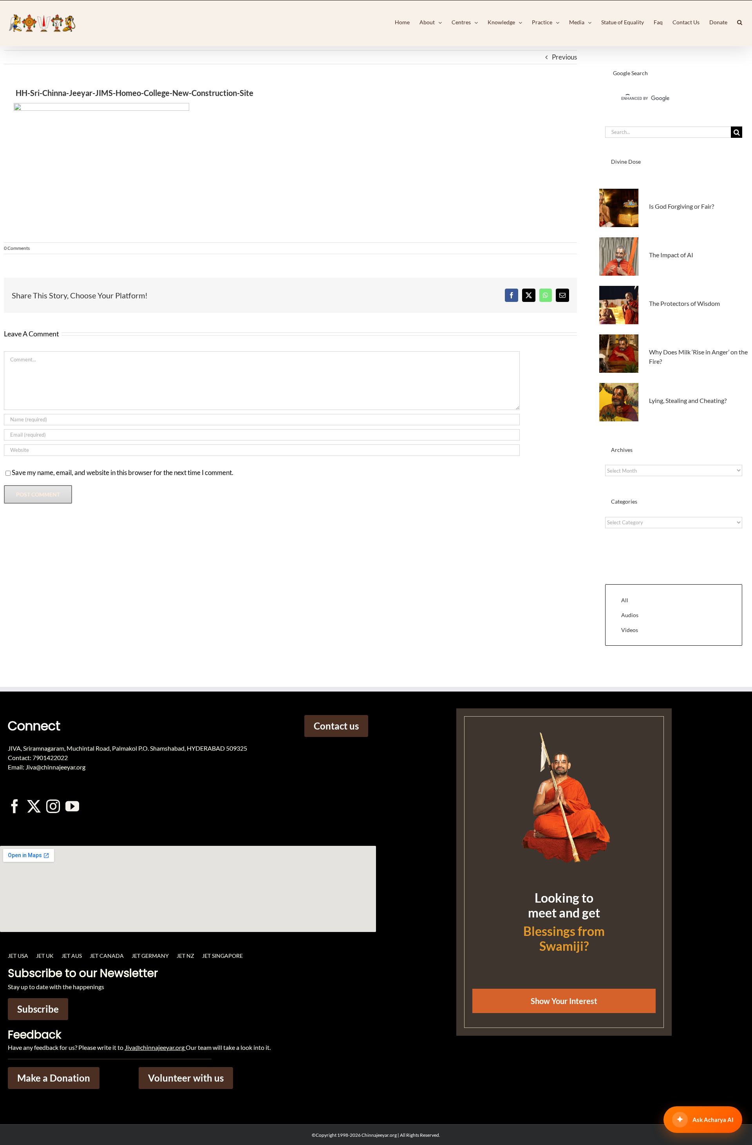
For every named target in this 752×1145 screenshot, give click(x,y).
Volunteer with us (186, 1078)
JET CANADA (107, 955)
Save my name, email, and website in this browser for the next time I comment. (122, 472)
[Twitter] (34, 806)
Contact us (336, 725)
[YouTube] (72, 806)
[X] (528, 295)
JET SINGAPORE (222, 955)
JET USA (18, 955)
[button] (739, 22)
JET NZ (185, 955)
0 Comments (17, 248)
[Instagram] (53, 806)
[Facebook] (511, 295)
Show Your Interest (564, 1001)
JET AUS (71, 955)
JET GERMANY (150, 955)
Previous (564, 57)
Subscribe (38, 1009)
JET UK (45, 955)
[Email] (562, 295)
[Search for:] (668, 131)
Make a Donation (53, 1078)
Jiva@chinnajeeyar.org (154, 1047)
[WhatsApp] (545, 295)
